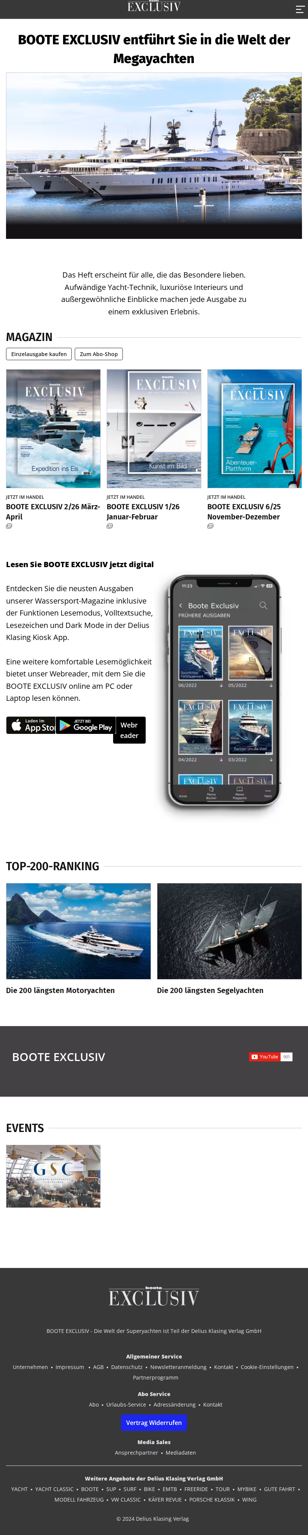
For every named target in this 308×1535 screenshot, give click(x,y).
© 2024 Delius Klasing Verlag (152, 1518)
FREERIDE (196, 1489)
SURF (130, 1489)
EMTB (170, 1489)
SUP (111, 1489)
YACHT (19, 1489)
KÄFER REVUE (165, 1499)
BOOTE (90, 1489)
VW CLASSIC (126, 1499)
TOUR (223, 1489)
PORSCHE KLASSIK (212, 1499)
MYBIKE (247, 1489)
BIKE (149, 1489)
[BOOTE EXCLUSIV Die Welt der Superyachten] (154, 9)
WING (249, 1499)
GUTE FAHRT (279, 1489)
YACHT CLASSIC (54, 1489)
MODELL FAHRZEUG (79, 1499)
